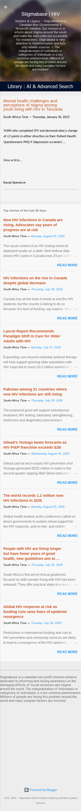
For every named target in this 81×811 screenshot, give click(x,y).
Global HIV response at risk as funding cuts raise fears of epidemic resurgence (35, 612)
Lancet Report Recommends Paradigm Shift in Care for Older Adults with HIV (31, 336)
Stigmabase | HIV (40, 14)
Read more (67, 265)
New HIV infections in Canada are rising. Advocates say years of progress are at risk (33, 225)
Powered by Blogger (43, 790)
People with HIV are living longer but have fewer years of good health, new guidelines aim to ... (32, 554)
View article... (12, 160)
